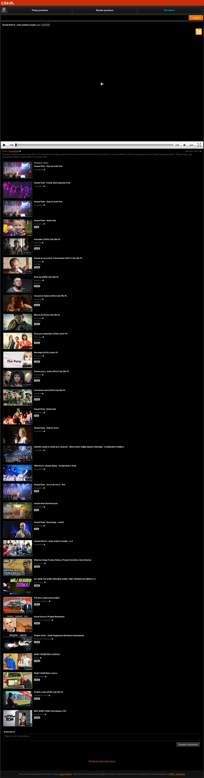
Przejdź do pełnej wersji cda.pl (102, 761)
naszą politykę (65, 774)
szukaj (196, 17)
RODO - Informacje (177, 774)
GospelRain (13, 151)
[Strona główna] (8, 3)
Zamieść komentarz (188, 744)
